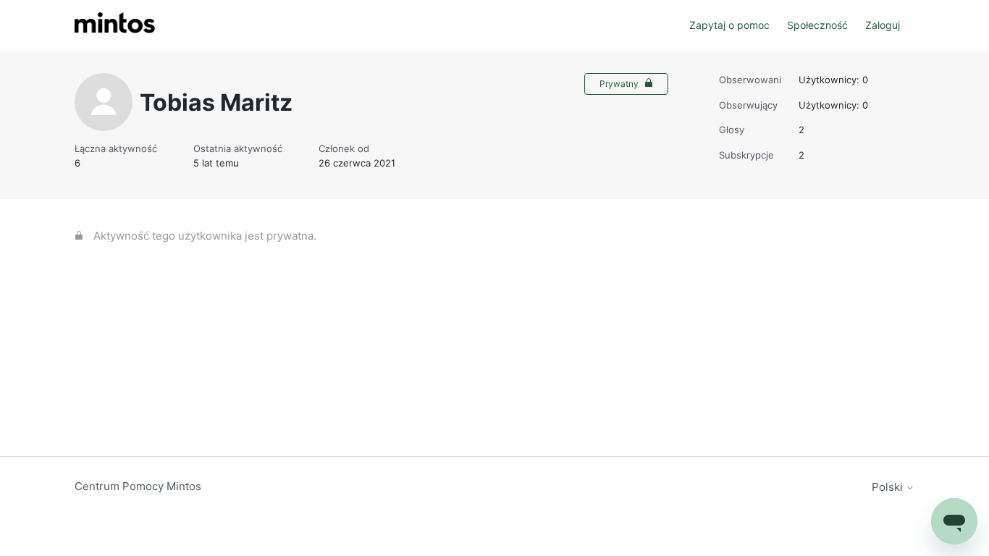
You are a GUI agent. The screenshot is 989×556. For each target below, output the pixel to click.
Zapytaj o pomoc (729, 25)
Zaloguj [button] (882, 25)
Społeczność (817, 25)
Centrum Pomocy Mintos (138, 486)
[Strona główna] (115, 25)
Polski (889, 487)
